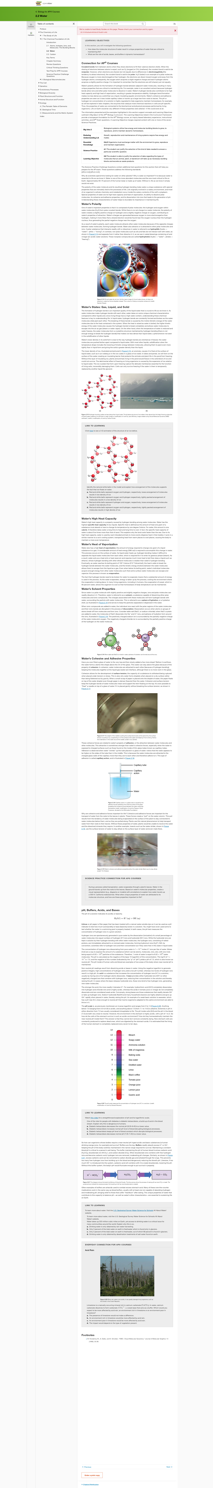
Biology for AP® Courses (49, 11)
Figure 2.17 (86, 689)
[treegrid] (56, 72)
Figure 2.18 (129, 758)
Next (168, 1467)
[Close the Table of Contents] (73, 23)
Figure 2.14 (93, 234)
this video (94, 1118)
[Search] (142, 23)
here (91, 431)
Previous (87, 1467)
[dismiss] (175, 31)
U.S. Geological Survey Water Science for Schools (133, 1210)
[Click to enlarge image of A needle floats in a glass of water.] (127, 713)
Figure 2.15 (126, 351)
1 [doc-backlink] (86, 1339)
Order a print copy (92, 1475)
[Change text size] (175, 24)
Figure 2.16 (103, 603)
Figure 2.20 (156, 1006)
